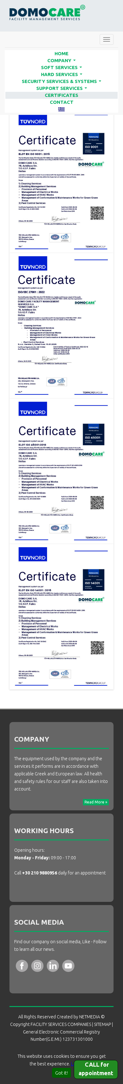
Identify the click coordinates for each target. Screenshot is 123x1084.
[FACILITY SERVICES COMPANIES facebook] (22, 965)
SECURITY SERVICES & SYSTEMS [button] (63, 82)
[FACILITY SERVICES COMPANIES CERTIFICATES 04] (61, 616)
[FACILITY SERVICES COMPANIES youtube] (68, 965)
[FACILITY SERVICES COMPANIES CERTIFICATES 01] (61, 180)
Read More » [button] (96, 802)
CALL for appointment (96, 1068)
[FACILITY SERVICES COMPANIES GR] (61, 109)
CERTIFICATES (61, 95)
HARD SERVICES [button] (63, 75)
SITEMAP (102, 1024)
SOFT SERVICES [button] (63, 68)
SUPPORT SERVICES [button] (63, 89)
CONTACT (61, 102)
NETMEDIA (89, 1016)
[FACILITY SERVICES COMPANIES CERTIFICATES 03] (61, 471)
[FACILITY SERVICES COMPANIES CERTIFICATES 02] (61, 325)
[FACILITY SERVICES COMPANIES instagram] (37, 965)
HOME (61, 53)
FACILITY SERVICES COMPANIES (47, 12)
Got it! (61, 1072)
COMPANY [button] (62, 61)
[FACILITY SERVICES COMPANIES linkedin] (53, 965)
